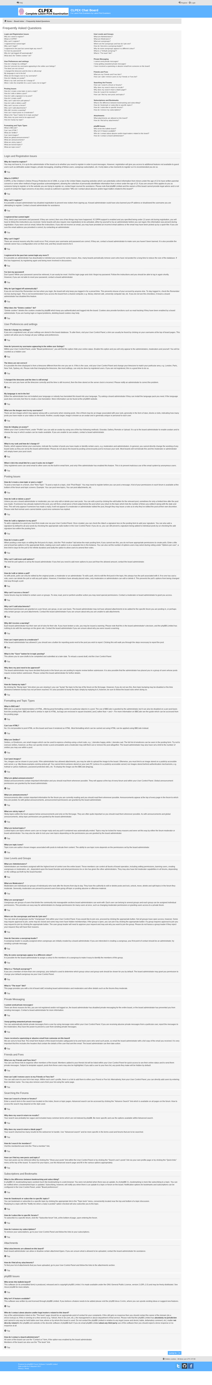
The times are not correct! (14, 68)
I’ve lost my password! (12, 51)
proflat (24, 1366)
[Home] (44, 11)
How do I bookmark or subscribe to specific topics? (113, 105)
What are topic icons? (12, 147)
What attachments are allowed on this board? (111, 118)
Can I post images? (11, 135)
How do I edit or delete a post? (15, 93)
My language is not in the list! (15, 73)
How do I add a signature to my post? (18, 96)
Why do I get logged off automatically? (18, 53)
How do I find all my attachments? (106, 120)
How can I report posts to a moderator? (19, 112)
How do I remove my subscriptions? (107, 110)
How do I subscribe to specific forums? (108, 107)
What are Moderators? (102, 39)
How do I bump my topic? (13, 120)
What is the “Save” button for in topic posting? (21, 115)
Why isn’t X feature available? (105, 131)
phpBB (86, 399)
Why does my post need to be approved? (19, 117)
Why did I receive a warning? (15, 110)
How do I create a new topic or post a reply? (20, 91)
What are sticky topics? (13, 142)
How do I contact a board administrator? (109, 136)
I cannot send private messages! (106, 61)
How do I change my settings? (15, 64)
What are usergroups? (102, 41)
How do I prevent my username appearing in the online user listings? (30, 66)
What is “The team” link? (103, 53)
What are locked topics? (13, 144)
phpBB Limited (74, 1285)
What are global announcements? (16, 137)
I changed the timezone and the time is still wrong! (22, 71)
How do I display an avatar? (14, 78)
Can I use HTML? (11, 130)
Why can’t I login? (10, 46)
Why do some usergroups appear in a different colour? (114, 48)
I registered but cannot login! (14, 44)
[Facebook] (191, 1366)
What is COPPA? (10, 39)
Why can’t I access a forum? (15, 105)
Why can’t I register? (12, 41)
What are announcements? (14, 140)
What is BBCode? (10, 128)
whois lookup (9, 1318)
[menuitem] (20, 3)
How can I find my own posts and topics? (109, 94)
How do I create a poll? (12, 98)
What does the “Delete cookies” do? (17, 56)
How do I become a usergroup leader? (108, 46)
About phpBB (9, 1287)
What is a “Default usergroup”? (105, 51)
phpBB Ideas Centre (117, 1301)
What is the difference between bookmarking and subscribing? (117, 103)
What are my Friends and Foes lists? (108, 74)
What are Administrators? (103, 36)
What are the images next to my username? (20, 76)
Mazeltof (34, 1366)
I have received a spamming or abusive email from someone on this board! (122, 66)
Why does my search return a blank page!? (110, 90)
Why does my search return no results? (109, 87)
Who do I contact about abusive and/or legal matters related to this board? (121, 133)
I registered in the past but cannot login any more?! (23, 48)
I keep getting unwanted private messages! (110, 64)
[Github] (184, 1366)
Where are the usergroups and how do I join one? (112, 44)
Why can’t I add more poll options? (17, 100)
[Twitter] (178, 1366)
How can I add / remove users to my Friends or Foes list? (115, 77)
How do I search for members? (105, 92)
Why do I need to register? (14, 36)
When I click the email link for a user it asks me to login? (25, 83)
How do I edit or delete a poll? (15, 103)
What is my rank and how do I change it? (19, 80)
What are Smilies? (11, 133)
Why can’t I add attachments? (15, 108)
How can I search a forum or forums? (108, 85)
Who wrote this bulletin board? (105, 129)
